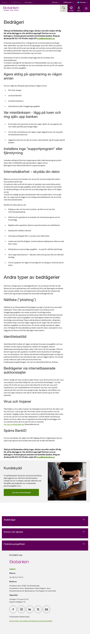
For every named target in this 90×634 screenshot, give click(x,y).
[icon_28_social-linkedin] (30, 609)
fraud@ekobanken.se (46, 38)
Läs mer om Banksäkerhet (14, 424)
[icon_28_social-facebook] (13, 609)
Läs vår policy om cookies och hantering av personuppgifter (30, 621)
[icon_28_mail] (46, 609)
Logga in (12, 569)
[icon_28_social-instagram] (21, 609)
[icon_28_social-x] (38, 609)
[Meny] (86, 8)
